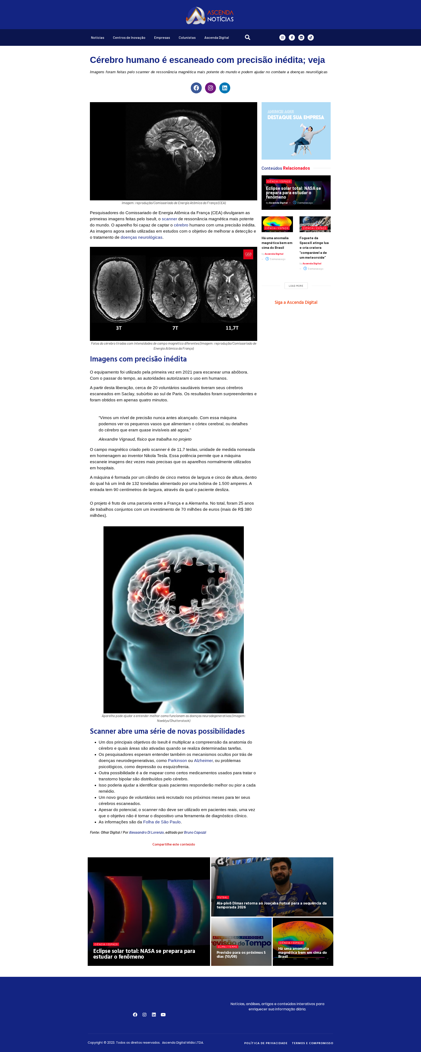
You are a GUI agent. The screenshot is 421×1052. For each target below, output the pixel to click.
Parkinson (177, 760)
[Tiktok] (311, 37)
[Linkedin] (301, 37)
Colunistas (187, 37)
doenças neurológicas (141, 237)
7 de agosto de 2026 (293, 964)
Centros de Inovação (129, 37)
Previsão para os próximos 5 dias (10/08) (241, 954)
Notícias (97, 37)
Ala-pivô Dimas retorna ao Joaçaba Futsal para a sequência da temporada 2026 (272, 905)
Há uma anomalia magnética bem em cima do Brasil (277, 243)
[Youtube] (163, 1015)
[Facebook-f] (292, 37)
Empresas (162, 37)
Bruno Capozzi (195, 832)
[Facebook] (196, 87)
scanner (169, 219)
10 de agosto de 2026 (136, 964)
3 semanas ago (305, 202)
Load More (296, 285)
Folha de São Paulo (162, 822)
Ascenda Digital (216, 37)
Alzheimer (203, 760)
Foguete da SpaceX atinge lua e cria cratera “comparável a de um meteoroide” (314, 248)
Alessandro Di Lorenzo (146, 832)
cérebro (181, 225)
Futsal (223, 897)
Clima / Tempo (227, 946)
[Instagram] (282, 37)
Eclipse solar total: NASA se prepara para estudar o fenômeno (293, 192)
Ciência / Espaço (279, 181)
